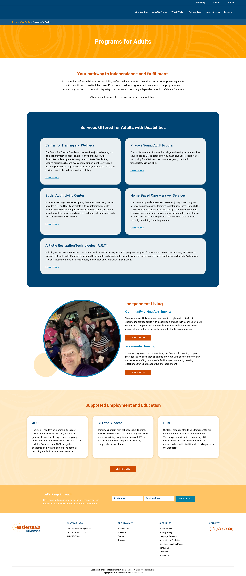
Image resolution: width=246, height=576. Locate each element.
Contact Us (164, 548)
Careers (217, 2)
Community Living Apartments (148, 311)
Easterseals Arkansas (25, 12)
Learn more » (52, 177)
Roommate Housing (140, 346)
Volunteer (122, 532)
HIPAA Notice (166, 528)
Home (14, 22)
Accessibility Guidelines (170, 540)
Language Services (168, 536)
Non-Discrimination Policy (171, 544)
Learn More (138, 337)
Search (231, 2)
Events (121, 536)
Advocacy (122, 540)
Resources (164, 555)
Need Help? (201, 2)
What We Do (25, 22)
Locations (164, 552)
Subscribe (185, 499)
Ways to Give (124, 528)
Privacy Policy (166, 532)
